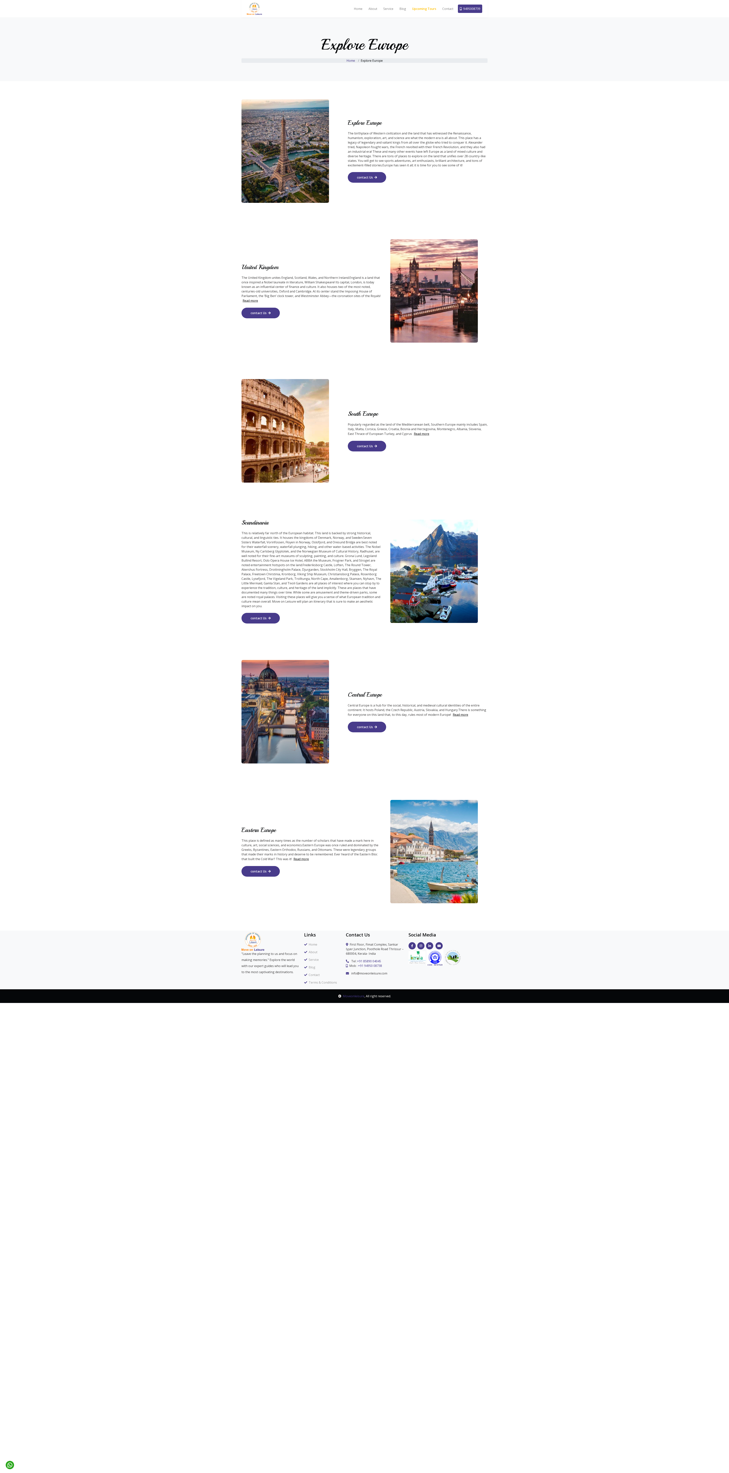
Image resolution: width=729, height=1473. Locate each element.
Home (358, 9)
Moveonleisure (353, 996)
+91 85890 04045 (369, 961)
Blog (402, 9)
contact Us (365, 177)
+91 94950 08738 (370, 966)
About (372, 9)
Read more (250, 301)
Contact (447, 9)
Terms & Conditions (323, 982)
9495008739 (471, 9)
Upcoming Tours (424, 9)
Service (388, 9)
